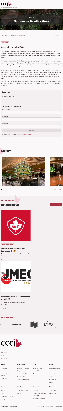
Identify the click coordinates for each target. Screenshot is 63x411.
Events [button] (35, 364)
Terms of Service (49, 406)
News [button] (51, 364)
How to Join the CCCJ (22, 374)
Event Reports (52, 371)
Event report (4, 35)
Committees (4, 378)
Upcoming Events (37, 368)
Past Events (36, 374)
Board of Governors (6, 371)
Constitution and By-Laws (7, 396)
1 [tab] (1, 189)
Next (60, 190)
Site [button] (50, 387)
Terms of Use (52, 393)
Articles (3, 390)
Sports (51, 382)
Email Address (6, 109)
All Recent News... (53, 379)
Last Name (5, 123)
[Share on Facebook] (60, 35)
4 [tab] (5, 189)
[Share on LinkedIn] (54, 35)
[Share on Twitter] (57, 35)
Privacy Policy (52, 390)
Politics (51, 376)
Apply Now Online (21, 376)
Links (2, 393)
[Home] (9, 3)
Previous (55, 190)
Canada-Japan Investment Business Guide (39, 394)
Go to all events (56, 205)
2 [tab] (2, 189)
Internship (3, 399)
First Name (5, 116)
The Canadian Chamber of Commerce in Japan (9, 7)
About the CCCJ (5, 368)
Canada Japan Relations (55, 368)
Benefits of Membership (23, 368)
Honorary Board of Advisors (5, 374)
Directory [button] (20, 387)
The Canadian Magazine (39, 398)
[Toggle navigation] (60, 5)
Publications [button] (37, 387)
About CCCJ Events (38, 371)
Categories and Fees (22, 371)
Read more (4, 260)
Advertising (36, 390)
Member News (53, 374)
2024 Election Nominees (23, 379)
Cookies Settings (58, 406)
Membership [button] (21, 364)
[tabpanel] (23, 171)
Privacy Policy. (27, 134)
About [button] (3, 364)
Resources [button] (4, 387)
